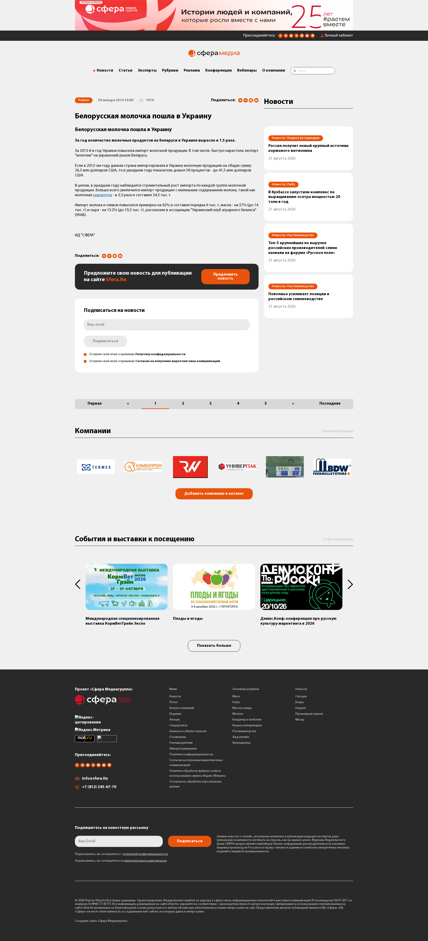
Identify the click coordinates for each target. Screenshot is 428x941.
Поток (173, 702)
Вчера (299, 702)
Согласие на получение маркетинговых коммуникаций (177, 361)
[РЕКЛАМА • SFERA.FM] (214, 28)
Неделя (300, 708)
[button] (80, 584)
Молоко (238, 714)
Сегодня (301, 696)
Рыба (236, 702)
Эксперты (147, 71)
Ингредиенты (242, 743)
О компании (273, 71)
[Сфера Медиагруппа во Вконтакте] (286, 37)
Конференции (218, 71)
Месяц (299, 719)
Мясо (236, 696)
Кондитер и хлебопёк (247, 719)
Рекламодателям (181, 743)
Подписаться (105, 341)
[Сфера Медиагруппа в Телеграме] (296, 37)
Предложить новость (225, 277)
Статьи (125, 71)
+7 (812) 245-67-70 (99, 787)
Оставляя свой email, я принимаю (137, 354)
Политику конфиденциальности (160, 354)
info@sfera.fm (95, 779)
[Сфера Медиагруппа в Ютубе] (291, 37)
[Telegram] (245, 100)
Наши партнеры (337, 431)
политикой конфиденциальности (145, 854)
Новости (105, 71)
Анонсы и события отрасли (187, 731)
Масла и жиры (242, 708)
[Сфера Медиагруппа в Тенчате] (302, 37)
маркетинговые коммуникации (145, 861)
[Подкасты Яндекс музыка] (312, 37)
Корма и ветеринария (247, 725)
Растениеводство (244, 731)
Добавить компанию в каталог (214, 494)
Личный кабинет (339, 36)
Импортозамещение (183, 748)
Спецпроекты (178, 725)
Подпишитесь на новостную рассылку (111, 828)
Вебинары (247, 71)
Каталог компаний (181, 708)
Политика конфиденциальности (191, 754)
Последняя (329, 404)
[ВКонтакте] (240, 100)
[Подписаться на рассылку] (307, 37)
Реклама (192, 71)
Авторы (174, 719)
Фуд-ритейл (241, 737)
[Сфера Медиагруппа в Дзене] (280, 37)
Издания (175, 714)
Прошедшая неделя (309, 714)
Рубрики (170, 71)
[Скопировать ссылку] (251, 100)
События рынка (338, 539)
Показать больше (214, 646)
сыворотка (102, 195)
